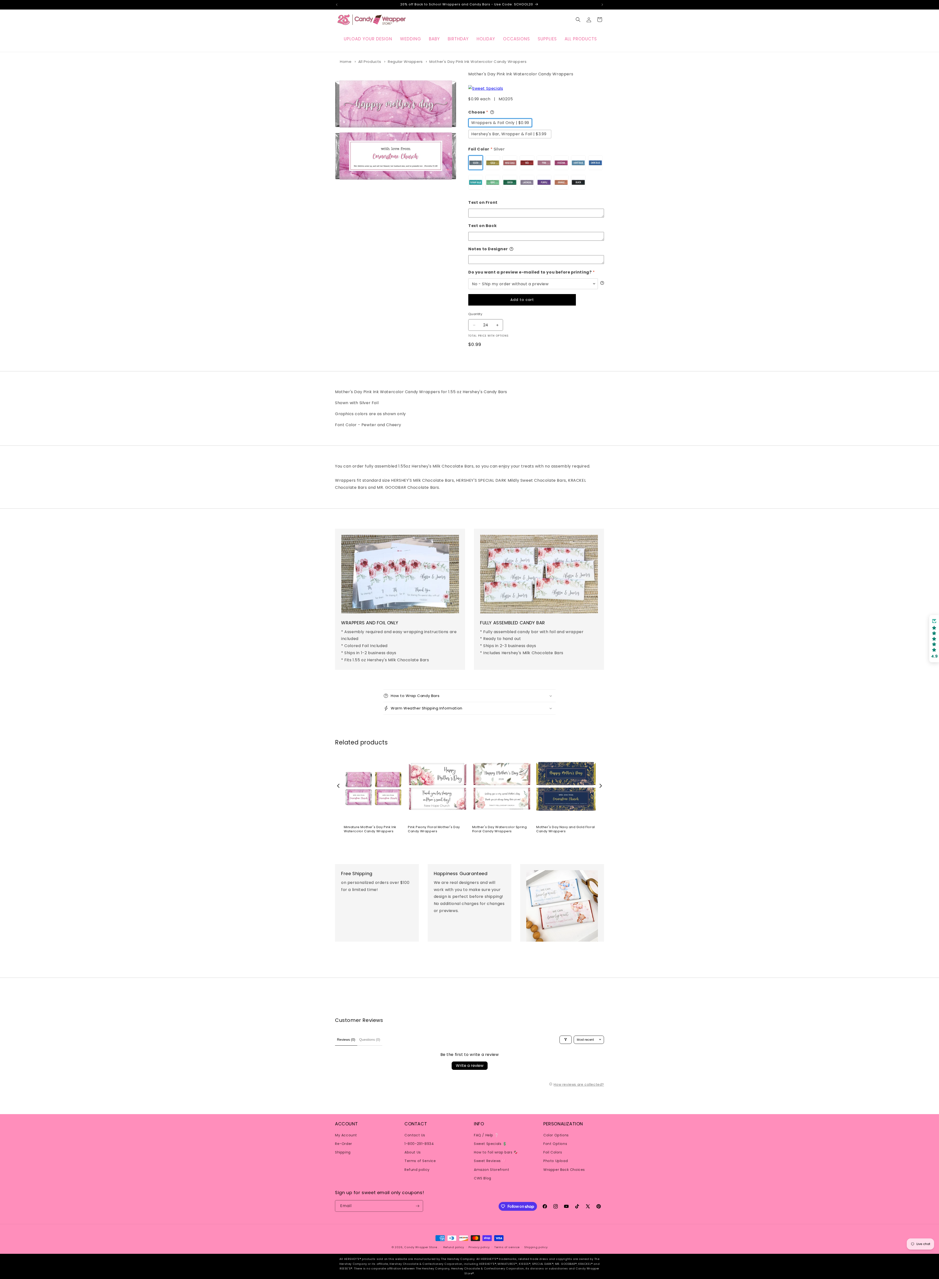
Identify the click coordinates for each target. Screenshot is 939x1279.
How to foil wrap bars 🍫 (496, 1152)
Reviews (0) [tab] (346, 1039)
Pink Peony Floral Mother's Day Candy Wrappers (434, 829)
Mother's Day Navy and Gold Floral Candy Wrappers (565, 829)
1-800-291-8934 (419, 1143)
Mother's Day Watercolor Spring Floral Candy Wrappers (499, 829)
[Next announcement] (602, 4)
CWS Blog (482, 1178)
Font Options (555, 1143)
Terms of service (507, 1247)
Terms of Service (420, 1160)
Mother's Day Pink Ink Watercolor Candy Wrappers (477, 61)
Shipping (343, 1152)
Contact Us (414, 1134)
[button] (578, 19)
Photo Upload (555, 1160)
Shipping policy (536, 1247)
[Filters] (565, 1039)
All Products (369, 61)
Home (345, 61)
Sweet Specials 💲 (490, 1143)
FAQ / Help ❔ (486, 1134)
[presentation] (338, 785)
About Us (412, 1152)
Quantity (475, 314)
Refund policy (417, 1169)
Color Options (556, 1134)
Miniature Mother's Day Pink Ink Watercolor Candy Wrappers (370, 829)
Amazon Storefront (491, 1169)
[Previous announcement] (336, 4)
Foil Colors (552, 1152)
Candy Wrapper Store (420, 1247)
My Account (346, 1134)
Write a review (469, 1065)
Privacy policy (479, 1247)
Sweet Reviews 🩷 (490, 1160)
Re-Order (343, 1143)
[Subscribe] (417, 1206)
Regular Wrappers (405, 61)
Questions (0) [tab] (369, 1039)
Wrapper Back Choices (564, 1169)
